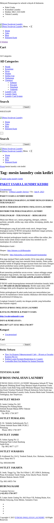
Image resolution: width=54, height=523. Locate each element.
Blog (7, 126)
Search (26, 107)
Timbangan (9, 78)
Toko (7, 124)
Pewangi (13, 85)
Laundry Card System (13, 96)
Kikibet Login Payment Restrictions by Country (24, 359)
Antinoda (13, 89)
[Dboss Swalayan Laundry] (11, 24)
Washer (8, 73)
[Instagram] (6, 509)
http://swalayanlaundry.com (12, 316)
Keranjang (9, 69)
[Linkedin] (6, 511)
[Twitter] (6, 506)
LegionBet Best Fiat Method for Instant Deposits (24, 361)
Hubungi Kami (11, 129)
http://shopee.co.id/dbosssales (19, 250)
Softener (13, 83)
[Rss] (6, 513)
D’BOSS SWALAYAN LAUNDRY (29, 517)
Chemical (9, 80)
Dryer (7, 71)
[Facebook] (6, 504)
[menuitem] (7, 31)
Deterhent (14, 87)
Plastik (7, 67)
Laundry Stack (11, 94)
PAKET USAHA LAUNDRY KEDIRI (24, 184)
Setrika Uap (9, 76)
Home (7, 122)
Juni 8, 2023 (39, 192)
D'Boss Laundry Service (19, 192)
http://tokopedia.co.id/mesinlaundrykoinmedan (28, 255)
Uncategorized (6, 189)
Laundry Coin (10, 92)
